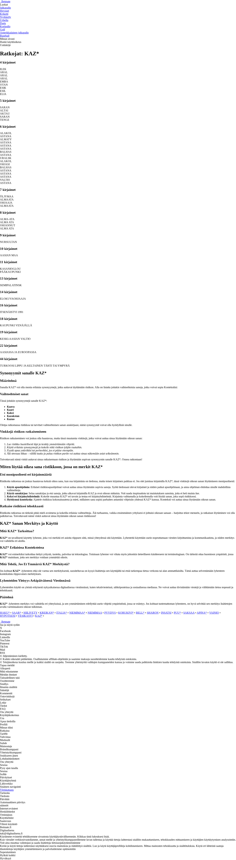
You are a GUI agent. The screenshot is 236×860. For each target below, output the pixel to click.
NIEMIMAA (95, 612)
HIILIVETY (30, 612)
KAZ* (38, 615)
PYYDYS (110, 612)
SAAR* (16, 612)
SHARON (153, 612)
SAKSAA (189, 612)
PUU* (177, 612)
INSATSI (166, 612)
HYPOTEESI (7, 615)
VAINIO (214, 612)
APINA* (202, 612)
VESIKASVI (25, 615)
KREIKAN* (47, 612)
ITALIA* (61, 612)
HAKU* (5, 612)
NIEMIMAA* (77, 612)
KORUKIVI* (126, 612)
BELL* (140, 612)
